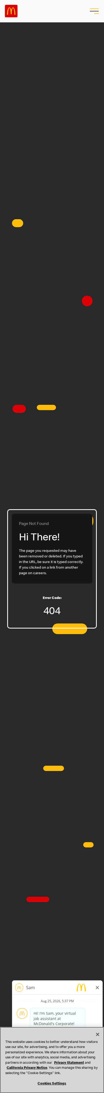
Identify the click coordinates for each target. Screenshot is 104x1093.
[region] (52, 1060)
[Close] (97, 1034)
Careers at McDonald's (11, 11)
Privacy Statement (69, 1063)
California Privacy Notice (27, 1068)
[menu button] (93, 11)
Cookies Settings (52, 1084)
